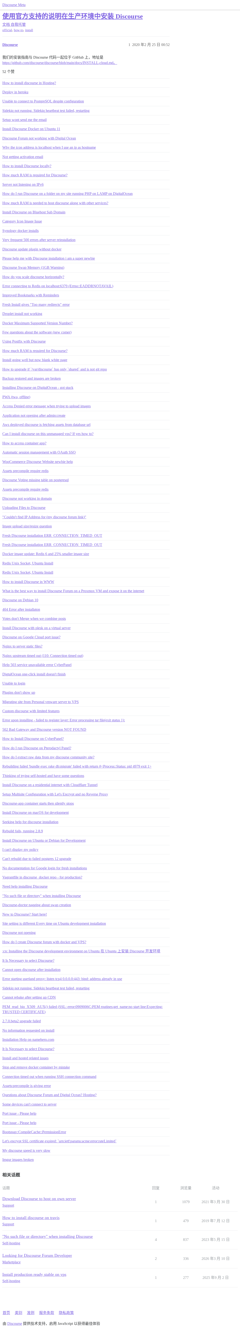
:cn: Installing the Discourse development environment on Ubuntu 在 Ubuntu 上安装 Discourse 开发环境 (81, 951)
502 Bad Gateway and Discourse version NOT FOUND (44, 729)
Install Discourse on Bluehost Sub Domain (33, 212)
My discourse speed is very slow (26, 1150)
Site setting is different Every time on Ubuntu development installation (54, 923)
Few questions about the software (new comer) (36, 332)
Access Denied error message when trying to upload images (46, 406)
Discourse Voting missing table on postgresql (35, 480)
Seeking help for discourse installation (30, 822)
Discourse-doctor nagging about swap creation (36, 905)
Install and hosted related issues (25, 1058)
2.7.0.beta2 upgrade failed (21, 1021)
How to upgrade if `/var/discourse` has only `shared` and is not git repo (54, 369)
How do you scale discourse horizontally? (33, 277)
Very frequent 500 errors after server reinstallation (38, 240)
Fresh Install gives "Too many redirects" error (36, 305)
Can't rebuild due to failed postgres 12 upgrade (36, 859)
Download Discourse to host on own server (39, 1198)
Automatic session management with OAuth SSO (39, 452)
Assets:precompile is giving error (26, 1086)
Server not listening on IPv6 (23, 184)
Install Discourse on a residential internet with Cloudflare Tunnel (50, 785)
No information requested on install (28, 1030)
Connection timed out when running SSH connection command (49, 1077)
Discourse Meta (14, 5)
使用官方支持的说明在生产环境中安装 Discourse (72, 16)
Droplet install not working (22, 314)
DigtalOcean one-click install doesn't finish (34, 674)
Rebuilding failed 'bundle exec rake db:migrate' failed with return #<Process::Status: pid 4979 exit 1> (76, 766)
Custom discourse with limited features (31, 711)
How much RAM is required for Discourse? (35, 175)
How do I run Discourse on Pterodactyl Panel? (36, 748)
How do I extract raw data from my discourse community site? (48, 757)
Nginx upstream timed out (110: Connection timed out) (42, 656)
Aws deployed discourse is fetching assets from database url (46, 425)
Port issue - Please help (19, 1113)
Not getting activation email (22, 157)
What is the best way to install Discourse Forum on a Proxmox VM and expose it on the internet (73, 591)
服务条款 (46, 1313)
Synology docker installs (20, 231)
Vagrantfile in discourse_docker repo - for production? (42, 877)
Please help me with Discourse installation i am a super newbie (48, 258)
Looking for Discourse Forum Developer (37, 1255)
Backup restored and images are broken (31, 378)
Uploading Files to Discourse (23, 508)
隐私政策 (66, 1313)
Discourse (14, 1324)
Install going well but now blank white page (34, 360)
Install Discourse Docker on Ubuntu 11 (31, 129)
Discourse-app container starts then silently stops (38, 803)
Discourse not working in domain (27, 498)
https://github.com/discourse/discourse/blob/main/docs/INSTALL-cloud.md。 (59, 63)
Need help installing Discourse (25, 886)
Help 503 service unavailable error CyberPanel (36, 665)
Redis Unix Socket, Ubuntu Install (27, 563)
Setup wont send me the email (24, 120)
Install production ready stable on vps (34, 1274)
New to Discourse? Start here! (24, 914)
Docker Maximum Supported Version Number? (37, 323)
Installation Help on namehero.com (28, 1040)
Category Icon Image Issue (22, 221)
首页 (6, 1313)
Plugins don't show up (18, 692)
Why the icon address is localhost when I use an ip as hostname (49, 147)
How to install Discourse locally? (26, 166)
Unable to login (13, 683)
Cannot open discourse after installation (31, 970)
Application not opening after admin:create (33, 415)
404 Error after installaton (21, 609)
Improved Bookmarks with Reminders (30, 295)
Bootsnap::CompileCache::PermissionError (34, 1132)
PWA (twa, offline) (16, 397)
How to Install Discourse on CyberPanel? (33, 739)
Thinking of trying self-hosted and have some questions (43, 776)
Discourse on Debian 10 (20, 600)
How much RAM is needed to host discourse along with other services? (55, 203)
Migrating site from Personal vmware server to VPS (40, 702)
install (29, 30)
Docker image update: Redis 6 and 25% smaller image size (45, 554)
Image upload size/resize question (27, 526)
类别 (18, 1313)
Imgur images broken (18, 1160)
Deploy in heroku (15, 92)
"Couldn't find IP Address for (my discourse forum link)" (44, 517)
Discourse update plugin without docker (31, 249)
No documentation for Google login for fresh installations (44, 868)
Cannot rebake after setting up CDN (29, 997)
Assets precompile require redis (25, 471)
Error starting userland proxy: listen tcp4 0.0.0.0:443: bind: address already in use (62, 979)
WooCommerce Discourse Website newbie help (37, 462)
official (7, 30)
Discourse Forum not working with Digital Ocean (39, 138)
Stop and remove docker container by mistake (36, 1067)
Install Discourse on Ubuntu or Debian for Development (44, 840)
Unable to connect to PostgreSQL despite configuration (43, 101)
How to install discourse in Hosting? (29, 83)
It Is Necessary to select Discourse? (28, 960)
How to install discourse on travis (31, 1217)
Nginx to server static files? (22, 646)
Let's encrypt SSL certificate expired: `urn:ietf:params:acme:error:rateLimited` (59, 1141)
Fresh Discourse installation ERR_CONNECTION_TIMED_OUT (52, 536)
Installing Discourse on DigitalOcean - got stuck (37, 388)
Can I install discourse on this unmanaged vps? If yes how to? (48, 434)
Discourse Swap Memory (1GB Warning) (33, 267)
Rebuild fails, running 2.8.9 (22, 831)
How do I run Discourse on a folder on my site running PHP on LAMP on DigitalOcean (67, 194)
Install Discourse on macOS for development (35, 813)
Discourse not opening (19, 933)
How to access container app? (24, 443)
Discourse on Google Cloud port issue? (31, 637)
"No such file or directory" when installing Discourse (41, 896)
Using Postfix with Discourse (24, 341)
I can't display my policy (20, 850)
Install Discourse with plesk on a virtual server (36, 628)
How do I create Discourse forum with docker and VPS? (44, 942)
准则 (30, 1313)
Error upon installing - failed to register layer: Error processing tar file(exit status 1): (63, 720)
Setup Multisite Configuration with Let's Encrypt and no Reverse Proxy (55, 794)
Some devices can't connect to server (29, 1104)
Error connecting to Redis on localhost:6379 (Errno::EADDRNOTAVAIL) (57, 286)
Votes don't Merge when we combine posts (34, 619)
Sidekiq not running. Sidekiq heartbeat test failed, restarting (46, 111)
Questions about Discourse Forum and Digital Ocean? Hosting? (49, 1095)
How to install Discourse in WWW (28, 582)
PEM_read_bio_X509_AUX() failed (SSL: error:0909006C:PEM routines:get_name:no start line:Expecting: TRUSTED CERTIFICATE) (82, 1009)
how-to (18, 30)
